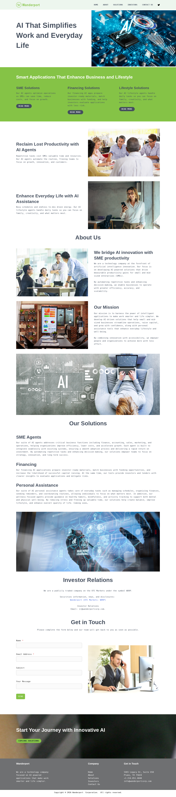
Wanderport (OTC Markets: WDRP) (88, 600)
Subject (20, 668)
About (105, 5)
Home (96, 5)
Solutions (118, 5)
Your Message (23, 681)
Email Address (25, 654)
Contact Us (147, 5)
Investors (132, 5)
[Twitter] (159, 5)
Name (19, 640)
